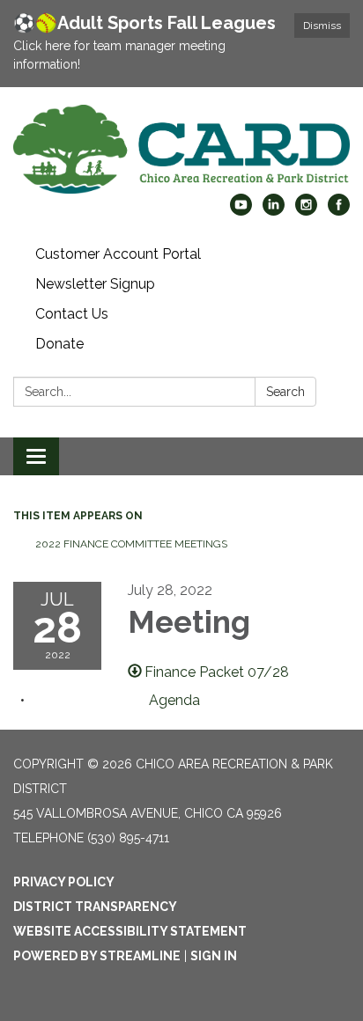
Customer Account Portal (118, 254)
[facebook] (339, 210)
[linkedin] (274, 210)
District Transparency (95, 907)
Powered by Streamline (97, 956)
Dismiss (322, 25)
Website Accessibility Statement (130, 931)
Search (285, 392)
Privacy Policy (64, 882)
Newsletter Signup (95, 283)
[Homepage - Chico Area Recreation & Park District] (181, 149)
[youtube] (241, 210)
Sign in (213, 956)
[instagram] (306, 210)
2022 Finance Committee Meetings (131, 544)
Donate (59, 343)
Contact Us (71, 313)
